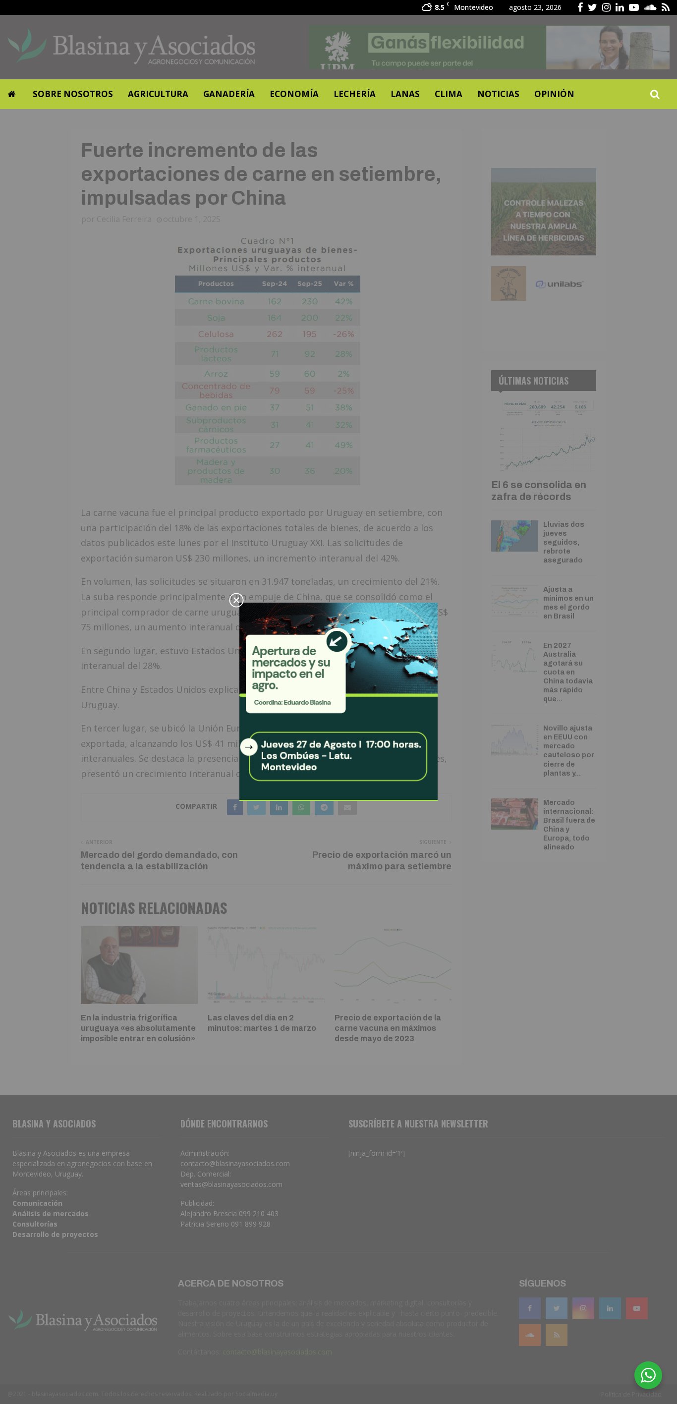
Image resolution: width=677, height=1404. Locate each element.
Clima (448, 94)
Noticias (498, 94)
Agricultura (158, 94)
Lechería (355, 94)
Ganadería (229, 94)
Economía (294, 94)
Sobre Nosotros (73, 94)
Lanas (405, 94)
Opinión (554, 94)
